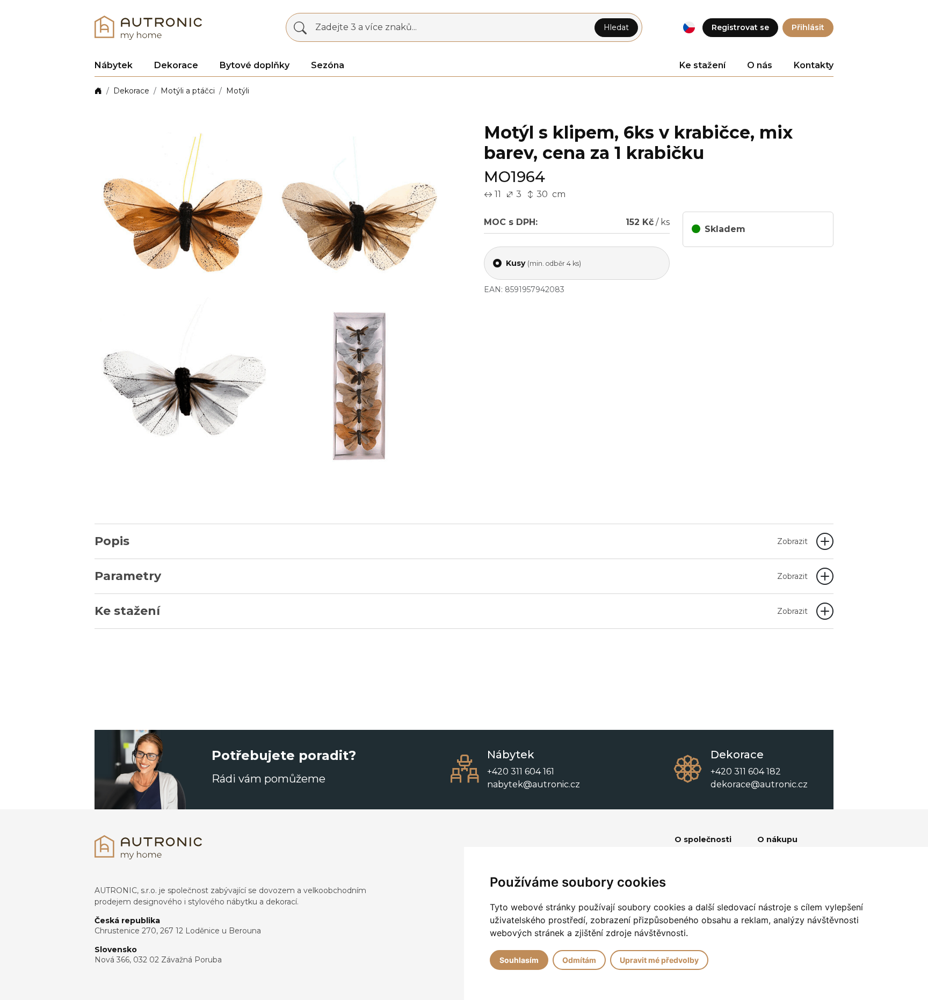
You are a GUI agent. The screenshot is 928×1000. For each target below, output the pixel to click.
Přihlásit (808, 27)
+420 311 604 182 (746, 771)
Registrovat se (740, 27)
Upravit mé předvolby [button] (659, 960)
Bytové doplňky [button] (254, 65)
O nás (759, 65)
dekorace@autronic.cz (759, 784)
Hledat (616, 27)
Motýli (237, 91)
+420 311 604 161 (520, 771)
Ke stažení (702, 65)
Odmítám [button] (579, 960)
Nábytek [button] (114, 65)
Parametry (451, 576)
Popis (451, 541)
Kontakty (813, 65)
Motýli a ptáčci (188, 91)
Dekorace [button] (176, 65)
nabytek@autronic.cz (533, 784)
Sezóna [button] (327, 65)
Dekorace (131, 91)
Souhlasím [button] (519, 960)
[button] (688, 27)
